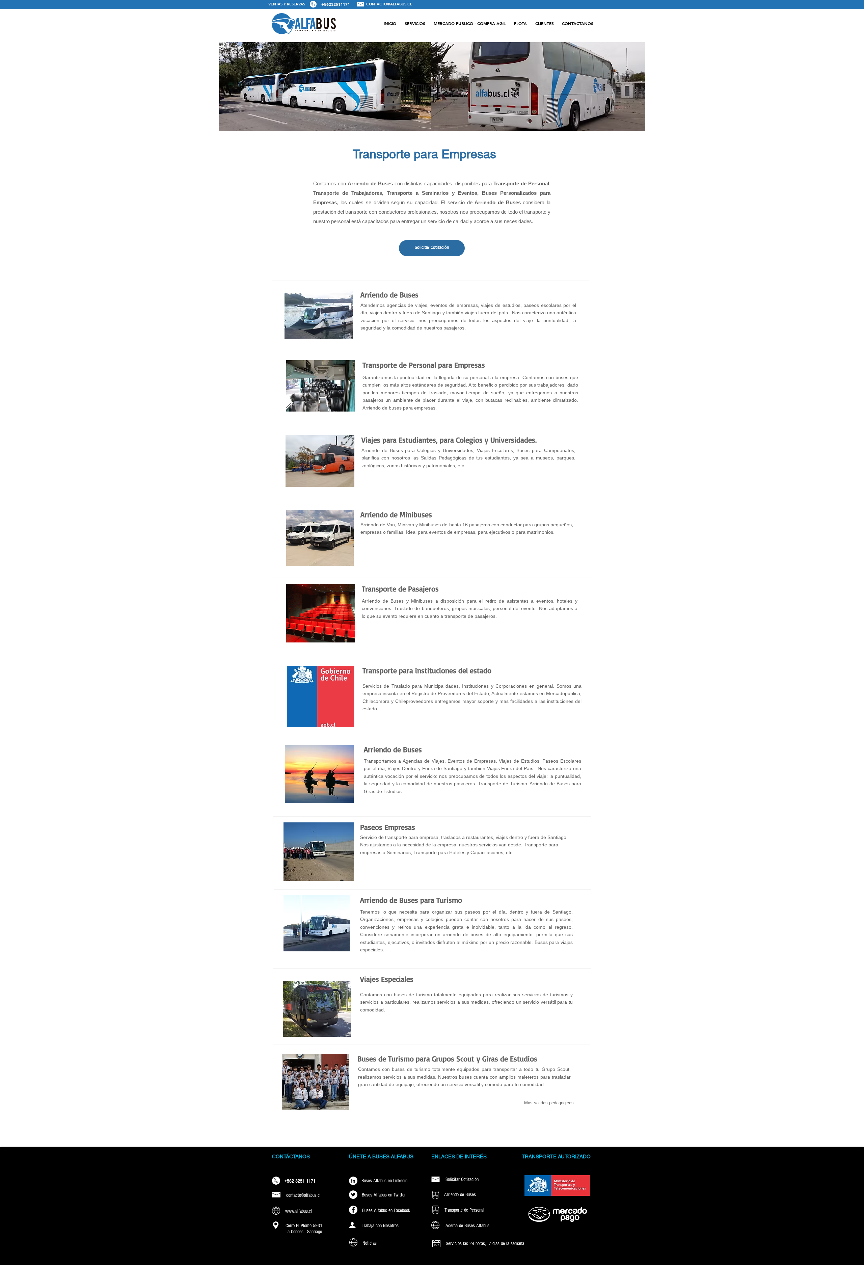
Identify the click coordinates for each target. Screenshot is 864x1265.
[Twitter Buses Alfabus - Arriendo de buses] (353, 1194)
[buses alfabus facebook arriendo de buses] (353, 1210)
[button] (414, 23)
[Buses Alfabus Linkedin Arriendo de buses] (353, 1181)
